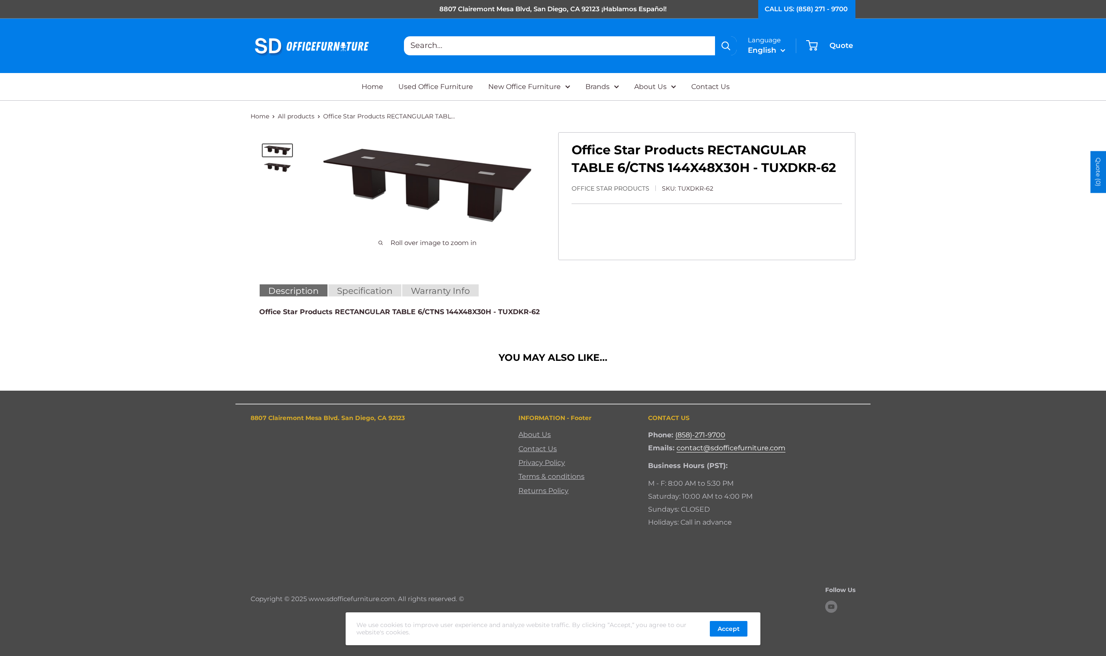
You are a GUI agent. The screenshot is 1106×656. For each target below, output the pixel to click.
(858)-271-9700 (700, 435)
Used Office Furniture (435, 87)
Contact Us (710, 87)
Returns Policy (543, 491)
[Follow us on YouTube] (831, 606)
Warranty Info (440, 291)
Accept (729, 629)
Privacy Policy (541, 463)
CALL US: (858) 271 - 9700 (806, 9)
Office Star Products (610, 188)
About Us (650, 87)
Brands (597, 87)
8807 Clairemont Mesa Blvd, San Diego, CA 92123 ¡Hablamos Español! (553, 9)
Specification (365, 291)
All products (296, 116)
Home (372, 87)
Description (293, 291)
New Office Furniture (524, 87)
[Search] (726, 45)
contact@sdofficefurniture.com (731, 448)
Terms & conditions (551, 476)
